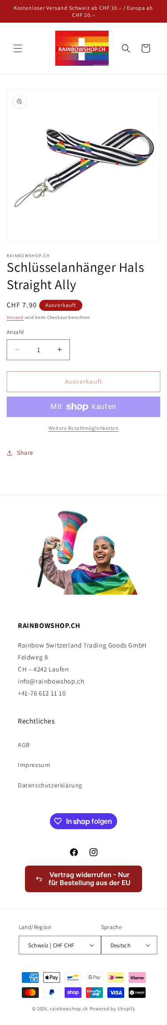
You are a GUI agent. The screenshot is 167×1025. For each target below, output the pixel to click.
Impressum (34, 765)
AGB (24, 745)
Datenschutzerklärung (50, 785)
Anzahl (15, 332)
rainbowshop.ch (69, 1008)
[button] (18, 48)
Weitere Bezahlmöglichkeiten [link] (84, 428)
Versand (15, 317)
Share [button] (25, 453)
